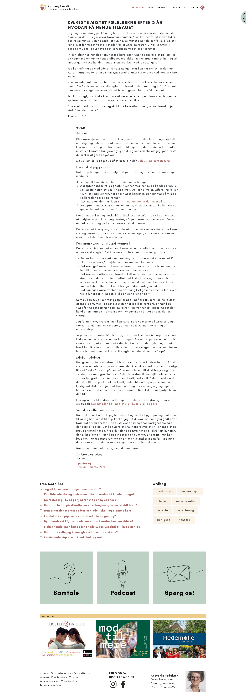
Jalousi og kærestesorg (154, 160)
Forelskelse (164, 491)
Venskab (185, 520)
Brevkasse (138, 7)
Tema (150, 7)
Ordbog (175, 7)
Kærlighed (164, 520)
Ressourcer (191, 7)
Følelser (162, 501)
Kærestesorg (185, 510)
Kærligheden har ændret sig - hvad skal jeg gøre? (125, 403)
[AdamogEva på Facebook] (123, 687)
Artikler (162, 7)
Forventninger (189, 491)
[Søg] (202, 8)
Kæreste (162, 510)
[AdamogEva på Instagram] (113, 687)
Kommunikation (186, 501)
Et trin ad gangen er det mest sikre (141, 201)
